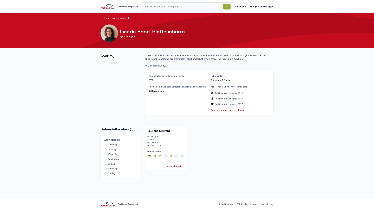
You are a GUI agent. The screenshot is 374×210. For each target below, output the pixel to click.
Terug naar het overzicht (117, 18)
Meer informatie (175, 166)
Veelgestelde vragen (261, 6)
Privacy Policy (266, 204)
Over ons (240, 6)
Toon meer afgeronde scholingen (227, 110)
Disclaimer (250, 204)
